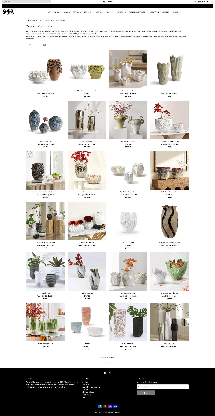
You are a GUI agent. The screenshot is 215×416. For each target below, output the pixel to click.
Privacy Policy (86, 394)
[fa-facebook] (105, 373)
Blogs (83, 397)
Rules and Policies (88, 392)
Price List (85, 389)
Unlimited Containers (113, 412)
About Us (85, 382)
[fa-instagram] (110, 373)
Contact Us (85, 384)
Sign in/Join (200, 1)
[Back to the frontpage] (28, 20)
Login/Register (107, 1)
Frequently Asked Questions (91, 387)
